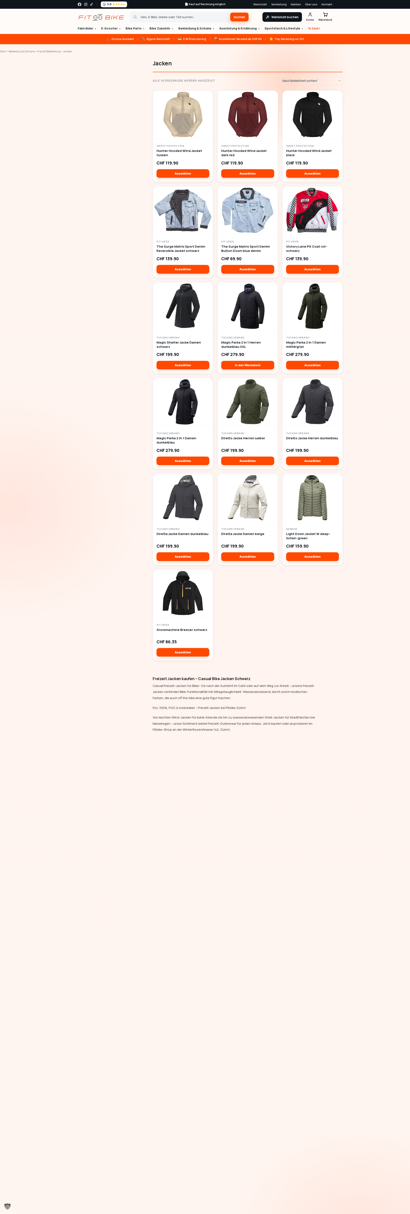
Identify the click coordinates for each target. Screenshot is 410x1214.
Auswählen (183, 173)
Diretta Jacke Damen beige (242, 534)
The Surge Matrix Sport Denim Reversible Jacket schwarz (181, 248)
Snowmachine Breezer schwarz (182, 630)
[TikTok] (92, 4)
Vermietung (279, 4)
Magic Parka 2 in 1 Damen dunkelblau (176, 440)
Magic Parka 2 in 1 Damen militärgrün (306, 344)
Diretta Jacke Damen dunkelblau (182, 534)
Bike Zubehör (161, 28)
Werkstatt (260, 4)
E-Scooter (111, 28)
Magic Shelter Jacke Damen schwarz (179, 344)
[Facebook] (79, 4)
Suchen (239, 17)
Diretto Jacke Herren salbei (243, 438)
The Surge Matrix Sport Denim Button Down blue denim (245, 248)
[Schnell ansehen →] (183, 115)
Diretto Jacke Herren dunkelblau (312, 438)
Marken (296, 4)
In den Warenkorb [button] (248, 365)
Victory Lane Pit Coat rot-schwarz (306, 248)
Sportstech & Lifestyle (284, 28)
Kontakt (327, 4)
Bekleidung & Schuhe (196, 28)
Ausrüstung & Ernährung (239, 28)
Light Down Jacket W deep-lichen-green (308, 536)
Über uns (311, 4)
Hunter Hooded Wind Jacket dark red (244, 153)
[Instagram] (86, 4)
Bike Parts (135, 28)
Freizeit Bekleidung (49, 51)
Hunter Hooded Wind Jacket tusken (179, 153)
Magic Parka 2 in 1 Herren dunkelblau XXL (241, 344)
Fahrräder (87, 28)
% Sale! (314, 28)
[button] (7, 1206)
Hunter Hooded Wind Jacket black (309, 153)
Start (3, 51)
